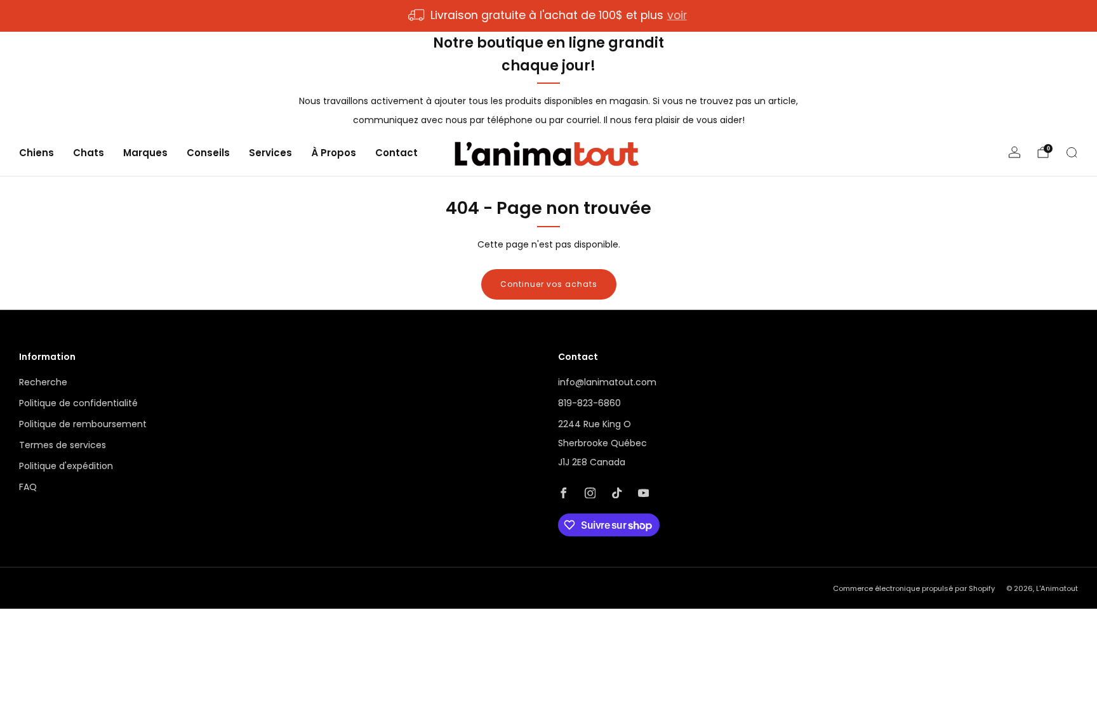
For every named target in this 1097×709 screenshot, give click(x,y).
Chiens (36, 152)
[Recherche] (1071, 152)
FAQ (28, 486)
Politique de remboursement (83, 424)
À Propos (333, 152)
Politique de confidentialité (78, 403)
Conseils (208, 152)
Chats (88, 152)
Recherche (43, 382)
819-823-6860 (589, 403)
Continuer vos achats (548, 284)
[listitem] (548, 16)
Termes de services (62, 445)
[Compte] (1014, 152)
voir (677, 15)
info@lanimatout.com (607, 382)
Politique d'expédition (66, 466)
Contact (396, 152)
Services (270, 152)
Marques (145, 152)
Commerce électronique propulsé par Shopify (914, 588)
